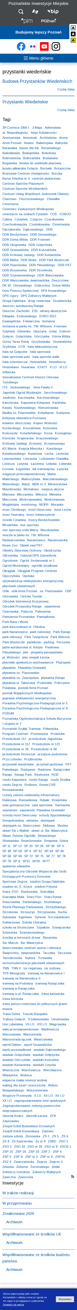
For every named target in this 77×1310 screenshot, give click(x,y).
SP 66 (59, 851)
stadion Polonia (46, 886)
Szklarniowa (11, 922)
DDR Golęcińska (40, 245)
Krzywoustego (54, 443)
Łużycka (62, 469)
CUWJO (65, 214)
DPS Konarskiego (53, 291)
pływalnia (9, 668)
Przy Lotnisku (12, 759)
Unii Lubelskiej (12, 1024)
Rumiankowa (28, 800)
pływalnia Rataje (53, 678)
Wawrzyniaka (43, 1039)
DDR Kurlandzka (49, 255)
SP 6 (27, 851)
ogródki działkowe (45, 565)
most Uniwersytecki (41, 515)
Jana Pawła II (43, 387)
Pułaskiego (10, 769)
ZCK (53, 1116)
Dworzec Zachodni (16, 311)
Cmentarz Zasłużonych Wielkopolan (28, 209)
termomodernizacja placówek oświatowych (33, 963)
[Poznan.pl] (48, 21)
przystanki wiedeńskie (18, 764)
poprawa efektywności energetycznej (29, 698)
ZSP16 (60, 1156)
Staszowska (11, 902)
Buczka (57, 173)
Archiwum (14, 1222)
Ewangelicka (11, 321)
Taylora (29, 958)
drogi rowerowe (39, 301)
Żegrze (42, 1162)
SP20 (36, 861)
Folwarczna (31, 321)
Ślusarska (50, 937)
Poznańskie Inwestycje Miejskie (38, 3)
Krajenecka (25, 438)
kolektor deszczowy (16, 423)
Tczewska (45, 958)
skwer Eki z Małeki (15, 830)
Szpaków (43, 927)
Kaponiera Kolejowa (35, 403)
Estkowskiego (27, 316)
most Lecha (62, 509)
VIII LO (42, 1024)
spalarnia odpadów (16, 866)
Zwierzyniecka (24, 1162)
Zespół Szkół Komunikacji (20, 1131)
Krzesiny (35, 443)
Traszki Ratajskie (34, 1014)
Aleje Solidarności (44, 132)
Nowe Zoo (9, 545)
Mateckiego (10, 484)
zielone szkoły (12, 1136)
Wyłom (53, 1085)
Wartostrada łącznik (16, 1039)
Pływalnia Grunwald (32, 668)
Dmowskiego (22, 285)
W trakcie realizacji (18, 1193)
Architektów (48, 138)
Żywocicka (25, 1177)
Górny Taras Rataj (15, 341)
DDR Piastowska (14, 265)
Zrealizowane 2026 (18, 1213)
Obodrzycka (52, 550)
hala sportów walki (46, 357)
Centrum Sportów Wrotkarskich (24, 188)
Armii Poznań (11, 143)
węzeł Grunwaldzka (38, 1045)
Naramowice (36, 540)
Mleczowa (9, 499)
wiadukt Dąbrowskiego (50, 1050)
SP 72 (28, 856)
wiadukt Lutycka (44, 1065)
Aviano (29, 143)
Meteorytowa (57, 484)
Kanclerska (10, 403)
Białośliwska (11, 153)
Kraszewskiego (47, 438)
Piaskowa (52, 647)
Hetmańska (38, 362)
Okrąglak (8, 571)
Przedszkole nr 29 (15, 749)
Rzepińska (59, 800)
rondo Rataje (38, 780)
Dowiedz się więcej (13, 1304)
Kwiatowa (35, 453)
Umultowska (60, 1019)
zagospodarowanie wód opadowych (40, 1100)
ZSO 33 (19, 1146)
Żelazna (22, 1167)
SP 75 (39, 856)
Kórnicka (8, 438)
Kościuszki (10, 433)
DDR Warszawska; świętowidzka (25, 280)
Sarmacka (62, 805)
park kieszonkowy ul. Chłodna (23, 627)
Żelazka (8, 1167)
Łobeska (65, 464)
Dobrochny (42, 285)
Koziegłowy (63, 433)
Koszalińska (32, 428)
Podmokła (44, 683)
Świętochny (10, 953)
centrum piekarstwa (46, 178)
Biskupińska (30, 153)
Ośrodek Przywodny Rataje (22, 606)
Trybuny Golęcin (13, 1019)
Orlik (5, 591)
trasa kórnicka (12, 999)
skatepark (48, 820)
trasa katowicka (52, 994)
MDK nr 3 (39, 484)
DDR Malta (10, 260)
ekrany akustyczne (53, 311)
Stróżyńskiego (56, 907)
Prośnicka (58, 734)
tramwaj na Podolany (17, 983)
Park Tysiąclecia (36, 637)
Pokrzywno (62, 683)
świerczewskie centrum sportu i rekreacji (31, 948)
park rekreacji (12, 637)
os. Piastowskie (51, 591)
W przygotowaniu (17, 1203)
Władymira (10, 1075)
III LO (63, 367)
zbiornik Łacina (36, 1116)
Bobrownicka (11, 158)
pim (25, 652)
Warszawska (11, 1034)
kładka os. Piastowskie (19, 413)
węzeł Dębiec (11, 1045)
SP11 (26, 861)
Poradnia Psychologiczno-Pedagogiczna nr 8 (34, 708)
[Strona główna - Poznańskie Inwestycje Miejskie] (26, 21)
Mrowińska (10, 525)
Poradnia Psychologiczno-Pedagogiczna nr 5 (34, 703)
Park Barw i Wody (15, 622)
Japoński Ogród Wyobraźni (21, 392)
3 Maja (37, 127)
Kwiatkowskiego (14, 453)
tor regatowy (32, 968)
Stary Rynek (52, 897)
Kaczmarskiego (48, 397)
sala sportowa (42, 805)
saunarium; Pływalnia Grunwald (42, 810)
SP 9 (16, 861)
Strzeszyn (27, 912)
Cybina (7, 219)
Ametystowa (11, 138)
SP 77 (50, 856)
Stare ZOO (10, 891)
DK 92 (6, 285)
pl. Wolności (11, 657)
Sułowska (9, 917)
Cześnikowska (39, 224)
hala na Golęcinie (14, 352)
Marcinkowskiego (55, 479)
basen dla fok (29, 148)
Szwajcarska (61, 927)
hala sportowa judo (16, 357)
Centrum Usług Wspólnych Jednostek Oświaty (35, 194)
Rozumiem (65, 1299)
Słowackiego (47, 836)
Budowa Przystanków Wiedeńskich (37, 81)
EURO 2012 (47, 316)
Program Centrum (15, 734)
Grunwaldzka (62, 341)
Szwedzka (9, 932)
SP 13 (17, 846)
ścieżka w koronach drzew (21, 937)
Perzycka (63, 642)
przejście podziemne (52, 754)
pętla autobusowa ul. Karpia (22, 647)
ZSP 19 (33, 1151)
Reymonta (41, 774)
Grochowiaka (40, 341)
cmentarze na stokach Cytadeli (25, 214)
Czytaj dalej (66, 90)
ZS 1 (46, 1136)
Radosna (44, 769)
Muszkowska (50, 530)
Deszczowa (60, 280)
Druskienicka (62, 301)
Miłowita (55, 494)
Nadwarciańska (13, 540)
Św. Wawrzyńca (32, 943)
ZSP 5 (6, 1156)
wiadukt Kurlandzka (16, 1065)
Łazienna (37, 464)
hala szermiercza (14, 362)
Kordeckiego (11, 428)
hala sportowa (40, 352)
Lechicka (62, 453)
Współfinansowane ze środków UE (31, 1234)
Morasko (57, 504)
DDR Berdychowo (15, 234)
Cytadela (21, 219)
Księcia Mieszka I (31, 448)
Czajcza (36, 219)
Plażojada (63, 662)
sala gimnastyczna (16, 805)
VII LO (29, 1024)
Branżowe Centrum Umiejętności (25, 173)
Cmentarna (10, 204)
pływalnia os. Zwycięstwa (20, 678)
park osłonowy (40, 632)
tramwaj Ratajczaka (49, 983)
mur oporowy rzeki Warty (20, 530)
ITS (4, 387)
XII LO (48, 1095)
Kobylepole (46, 413)
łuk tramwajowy (44, 469)
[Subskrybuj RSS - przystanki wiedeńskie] (73, 1177)
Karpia (7, 408)
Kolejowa (63, 413)
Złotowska (32, 1136)
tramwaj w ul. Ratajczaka (20, 994)
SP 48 (6, 851)
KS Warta (9, 448)
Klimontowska (48, 408)
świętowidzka (30, 953)
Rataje (7, 774)
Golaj (53, 331)
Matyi (26, 484)
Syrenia (40, 917)
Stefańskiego (31, 902)
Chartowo (9, 199)
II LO (53, 367)
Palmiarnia (43, 611)
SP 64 (48, 851)
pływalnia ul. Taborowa (18, 683)
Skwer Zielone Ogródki (18, 836)
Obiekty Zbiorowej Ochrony (21, 550)
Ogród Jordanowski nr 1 (37, 560)
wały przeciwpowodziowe (20, 1029)
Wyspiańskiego (13, 1090)
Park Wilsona (60, 637)
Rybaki (44, 800)
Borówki (46, 168)
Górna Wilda (61, 336)
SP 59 (17, 851)
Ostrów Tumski (31, 596)
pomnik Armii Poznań (33, 688)
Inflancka (8, 372)
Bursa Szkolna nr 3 (16, 178)
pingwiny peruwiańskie (47, 652)
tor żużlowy (52, 968)
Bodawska (50, 158)
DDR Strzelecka (40, 270)
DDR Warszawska (51, 275)
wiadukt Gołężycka (46, 1055)
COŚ (53, 214)
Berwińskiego (51, 148)
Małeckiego (10, 479)
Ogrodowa (10, 560)
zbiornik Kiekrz (12, 1116)
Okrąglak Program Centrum (37, 571)
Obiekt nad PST (31, 545)
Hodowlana (10, 367)
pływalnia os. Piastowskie (20, 673)
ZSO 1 (63, 1141)
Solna (64, 841)
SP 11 (6, 846)
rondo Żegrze (12, 785)
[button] (21, 11)
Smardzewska (31, 841)
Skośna (62, 825)
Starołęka (47, 891)
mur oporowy (29, 525)
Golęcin (7, 336)
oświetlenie (52, 606)
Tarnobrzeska (12, 958)
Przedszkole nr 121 (46, 744)
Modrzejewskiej (30, 499)
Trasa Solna (11, 1014)
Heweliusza (57, 362)
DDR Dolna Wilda (15, 239)
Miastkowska (11, 489)
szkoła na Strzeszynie (18, 927)
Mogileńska (10, 504)
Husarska (28, 367)
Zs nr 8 (40, 1141)
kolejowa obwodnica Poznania (24, 418)
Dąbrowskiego (33, 229)
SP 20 (28, 846)
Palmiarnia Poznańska (18, 617)
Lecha (49, 453)
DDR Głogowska (14, 245)
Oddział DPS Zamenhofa (38, 555)
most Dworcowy (39, 509)
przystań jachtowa (49, 764)
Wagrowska (57, 1024)
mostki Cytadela (14, 520)
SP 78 (61, 856)
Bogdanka (9, 163)
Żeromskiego (39, 1167)
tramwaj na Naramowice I (45, 973)
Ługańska (23, 469)
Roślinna (30, 785)
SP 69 (17, 856)
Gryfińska (9, 347)
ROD (55, 774)
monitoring (29, 504)
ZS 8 (5, 1141)
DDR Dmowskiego (43, 234)
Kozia (48, 433)
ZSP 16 (20, 1151)
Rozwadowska (12, 790)
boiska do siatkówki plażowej (40, 163)
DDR (49, 229)
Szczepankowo (59, 917)
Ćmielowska (61, 224)
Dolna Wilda (61, 285)
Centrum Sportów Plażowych (23, 183)
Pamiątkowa (46, 617)
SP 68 (6, 856)
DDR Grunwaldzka (15, 250)
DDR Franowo (40, 239)
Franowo (60, 326)
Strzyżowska (46, 912)
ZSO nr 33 (34, 1146)
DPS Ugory (10, 296)
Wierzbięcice (52, 1070)
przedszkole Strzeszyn (18, 754)
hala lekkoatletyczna (42, 347)
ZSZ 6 (6, 1162)
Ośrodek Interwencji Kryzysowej (25, 601)
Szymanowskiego (32, 932)
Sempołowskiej (13, 820)
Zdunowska (10, 1121)
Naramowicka (57, 540)
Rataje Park (23, 774)
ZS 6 (64, 1136)
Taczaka (49, 953)
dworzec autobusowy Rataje (23, 306)
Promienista (39, 734)
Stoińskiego (52, 902)
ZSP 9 (18, 1156)
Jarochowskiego (55, 392)
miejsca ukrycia (52, 489)
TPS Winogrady (13, 973)
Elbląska (8, 316)
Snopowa (50, 841)
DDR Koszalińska (43, 250)
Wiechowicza (31, 1070)
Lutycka (22, 464)
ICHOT (42, 367)
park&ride (34, 642)
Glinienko (24, 331)
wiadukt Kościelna (46, 1060)
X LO (37, 1095)
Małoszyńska (30, 479)
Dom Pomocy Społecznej (20, 291)
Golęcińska (24, 336)
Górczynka (42, 336)
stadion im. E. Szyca (17, 886)
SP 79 (6, 861)
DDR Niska (28, 260)
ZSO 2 (7, 1146)
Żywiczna (9, 1177)
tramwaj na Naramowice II (21, 978)
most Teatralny (13, 515)
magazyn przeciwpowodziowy (23, 474)
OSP (68, 591)
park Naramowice (15, 632)
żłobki (56, 1167)
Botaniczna (62, 168)
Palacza (27, 611)
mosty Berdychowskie (44, 520)
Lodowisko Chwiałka (54, 459)
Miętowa (8, 494)
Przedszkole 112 (14, 739)
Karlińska (59, 403)
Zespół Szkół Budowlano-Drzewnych (28, 1126)
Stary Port (34, 897)
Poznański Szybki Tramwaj (21, 729)
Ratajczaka (61, 769)
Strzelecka (10, 912)
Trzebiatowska (38, 1019)
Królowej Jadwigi (14, 443)
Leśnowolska (11, 459)
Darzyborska (11, 229)
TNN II (16, 968)
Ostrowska (10, 596)
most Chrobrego (14, 509)
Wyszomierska (37, 1090)
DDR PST (65, 265)
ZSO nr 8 (50, 1146)
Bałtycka (61, 143)
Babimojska (44, 143)
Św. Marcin (10, 943)
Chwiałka (53, 199)
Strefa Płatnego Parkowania (22, 907)
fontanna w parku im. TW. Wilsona (27, 326)
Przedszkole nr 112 (16, 744)
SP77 (46, 861)
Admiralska (53, 127)
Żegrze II (56, 1162)
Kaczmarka (26, 397)
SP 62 (37, 851)
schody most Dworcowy (19, 815)
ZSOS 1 (65, 1146)
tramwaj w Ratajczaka (18, 988)
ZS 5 (55, 1136)
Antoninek (30, 138)
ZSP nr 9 (46, 1156)
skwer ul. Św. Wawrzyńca (49, 830)
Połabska (9, 688)
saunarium (9, 810)
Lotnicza (8, 464)
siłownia (32, 820)
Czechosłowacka (14, 224)
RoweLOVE (47, 785)
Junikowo (9, 397)
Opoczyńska (11, 576)
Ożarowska (10, 611)
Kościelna (50, 428)
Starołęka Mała (13, 897)
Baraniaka (9, 148)
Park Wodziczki (13, 642)
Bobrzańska (31, 158)
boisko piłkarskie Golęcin (20, 168)
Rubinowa (9, 800)
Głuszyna (40, 331)
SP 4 (60, 846)
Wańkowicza (50, 1029)
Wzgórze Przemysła (17, 1095)
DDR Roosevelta (14, 270)
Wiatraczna (10, 1070)
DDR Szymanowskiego (18, 275)
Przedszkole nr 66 (44, 749)
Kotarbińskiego (31, 433)
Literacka (30, 459)
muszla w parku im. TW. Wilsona (25, 535)
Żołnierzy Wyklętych (46, 1172)
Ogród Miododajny (15, 565)
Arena (63, 138)
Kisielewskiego (25, 408)
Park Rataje (61, 632)
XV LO (59, 1095)
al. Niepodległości (15, 132)
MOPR (44, 504)
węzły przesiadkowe (16, 1050)
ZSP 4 (57, 1151)
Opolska (28, 576)
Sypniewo (25, 917)
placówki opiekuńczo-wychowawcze (28, 662)
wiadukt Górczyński (16, 1060)
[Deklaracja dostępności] (35, 11)
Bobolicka (49, 153)
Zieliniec (48, 1131)
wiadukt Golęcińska (16, 1055)
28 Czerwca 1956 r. (16, 127)
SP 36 (50, 846)
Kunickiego (54, 448)
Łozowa (8, 469)
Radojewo (28, 769)
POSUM (8, 713)
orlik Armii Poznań (24, 591)
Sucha (62, 912)
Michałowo (31, 489)
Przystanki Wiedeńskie (25, 101)
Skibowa (49, 825)
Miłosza (41, 494)
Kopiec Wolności (45, 423)
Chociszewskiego (31, 199)
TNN (5, 968)
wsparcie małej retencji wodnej (24, 1080)
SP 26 (39, 846)
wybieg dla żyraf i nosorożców (24, 1085)
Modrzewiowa (54, 499)
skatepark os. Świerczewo (21, 825)
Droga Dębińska (13, 301)
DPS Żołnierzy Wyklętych (38, 296)
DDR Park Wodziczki (54, 260)
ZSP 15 (7, 1151)
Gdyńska (8, 331)
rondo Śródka (60, 780)
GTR (21, 347)
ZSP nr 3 (31, 1156)
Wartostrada (32, 1034)
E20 (34, 311)
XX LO (7, 1100)
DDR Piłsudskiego (42, 265)
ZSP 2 (45, 1151)
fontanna (48, 321)
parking (49, 642)
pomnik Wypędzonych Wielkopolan (27, 693)
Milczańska (25, 494)
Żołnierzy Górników (16, 1172)
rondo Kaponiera (14, 780)
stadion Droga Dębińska (47, 881)
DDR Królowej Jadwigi (18, 255)
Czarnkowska (54, 219)
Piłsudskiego (11, 652)
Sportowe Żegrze (14, 881)
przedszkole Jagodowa (45, 739)
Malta (51, 474)
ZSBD (52, 1141)
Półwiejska (50, 729)
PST (68, 764)
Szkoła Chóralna (34, 922)
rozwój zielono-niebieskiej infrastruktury (30, 795)
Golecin (64, 331)
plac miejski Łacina (36, 657)
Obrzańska (10, 555)
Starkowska (29, 891)
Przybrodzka (33, 759)
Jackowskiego (20, 387)
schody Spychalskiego (55, 815)
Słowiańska (10, 841)
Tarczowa (64, 953)
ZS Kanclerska (22, 1141)
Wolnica (26, 1075)
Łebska (51, 464)
